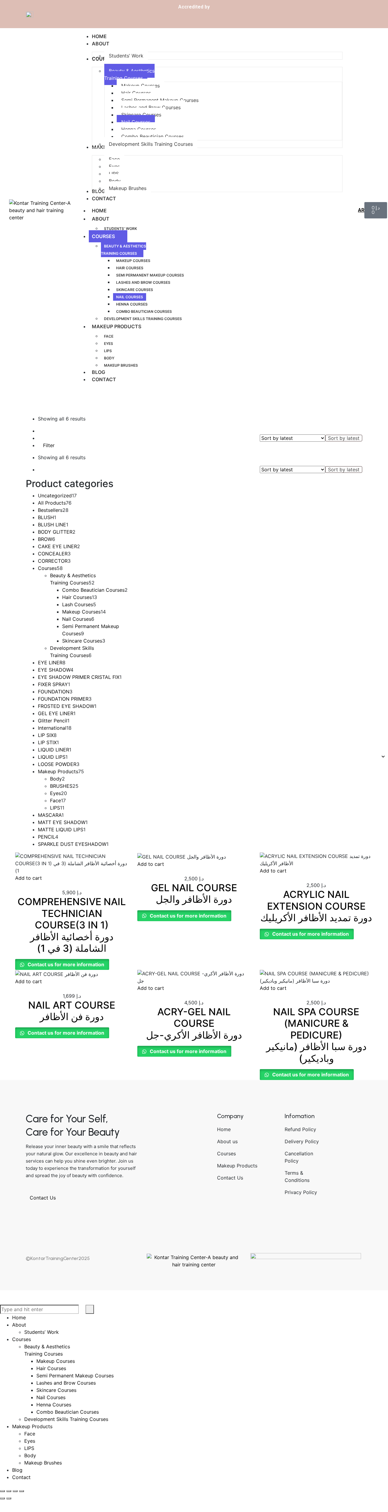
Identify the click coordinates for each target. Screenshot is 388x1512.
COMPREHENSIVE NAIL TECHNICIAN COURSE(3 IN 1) (72, 925)
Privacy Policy (301, 1192)
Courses (103, 236)
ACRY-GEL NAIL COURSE (194, 1023)
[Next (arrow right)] (8, 1498)
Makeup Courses (133, 260)
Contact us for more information (65, 964)
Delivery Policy (302, 1141)
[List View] (45, 431)
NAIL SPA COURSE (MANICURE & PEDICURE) (316, 1035)
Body (109, 358)
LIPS (108, 351)
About (100, 219)
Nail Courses (129, 297)
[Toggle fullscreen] (8, 1491)
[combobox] (343, 438)
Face (108, 336)
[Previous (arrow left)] (2, 1498)
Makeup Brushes (121, 365)
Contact (104, 379)
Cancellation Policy (299, 1157)
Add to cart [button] (28, 878)
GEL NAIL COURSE (194, 893)
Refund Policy (300, 1129)
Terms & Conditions (297, 1176)
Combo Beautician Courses (144, 311)
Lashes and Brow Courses (143, 282)
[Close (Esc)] (21, 1491)
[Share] (15, 1491)
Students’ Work (120, 228)
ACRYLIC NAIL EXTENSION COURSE (316, 906)
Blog (98, 372)
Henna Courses (132, 304)
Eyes (108, 343)
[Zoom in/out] (2, 1491)
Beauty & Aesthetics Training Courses (123, 250)
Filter (48, 445)
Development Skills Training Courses (143, 318)
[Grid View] (40, 431)
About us (227, 1141)
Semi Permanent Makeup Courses (150, 275)
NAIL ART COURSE (71, 1011)
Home (99, 211)
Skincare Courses (134, 289)
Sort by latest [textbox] (344, 438)
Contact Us (43, 1198)
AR (361, 210)
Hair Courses (129, 268)
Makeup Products (116, 326)
